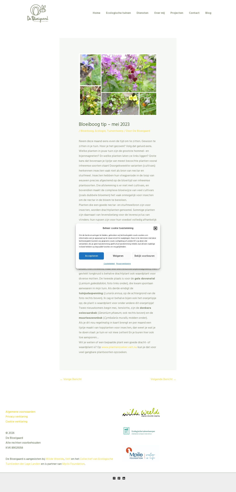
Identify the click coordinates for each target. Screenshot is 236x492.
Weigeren (118, 256)
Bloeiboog (87, 131)
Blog (208, 13)
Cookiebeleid (109, 263)
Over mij (159, 13)
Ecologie (100, 131)
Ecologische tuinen (118, 13)
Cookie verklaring (16, 421)
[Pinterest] (119, 478)
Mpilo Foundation (73, 464)
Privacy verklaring (17, 416)
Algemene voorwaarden (20, 412)
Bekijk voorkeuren (144, 256)
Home (96, 13)
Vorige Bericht (71, 379)
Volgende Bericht (163, 379)
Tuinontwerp (115, 131)
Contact (194, 13)
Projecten (176, 13)
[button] (155, 228)
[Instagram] (114, 478)
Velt (67, 459)
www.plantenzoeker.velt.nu (119, 347)
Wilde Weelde (55, 459)
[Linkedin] (123, 478)
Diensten (142, 13)
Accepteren (91, 256)
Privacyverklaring (123, 263)
